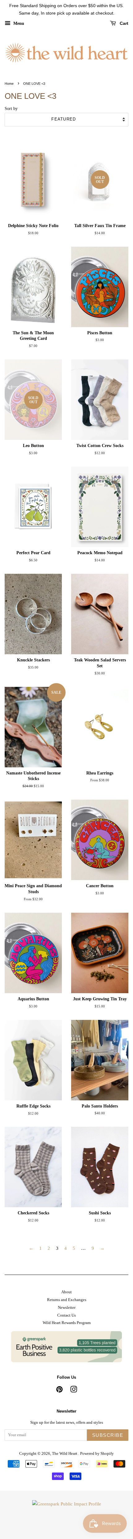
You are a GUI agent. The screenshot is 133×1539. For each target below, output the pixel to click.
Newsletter (66, 1307)
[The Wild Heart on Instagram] (73, 1391)
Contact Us (66, 1315)
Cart (123, 23)
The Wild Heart (65, 1453)
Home (9, 83)
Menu (18, 23)
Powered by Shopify (97, 1453)
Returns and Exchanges (66, 1300)
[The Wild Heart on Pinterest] (59, 1391)
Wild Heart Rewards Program (67, 1323)
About (66, 1292)
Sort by (11, 108)
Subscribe (107, 1435)
